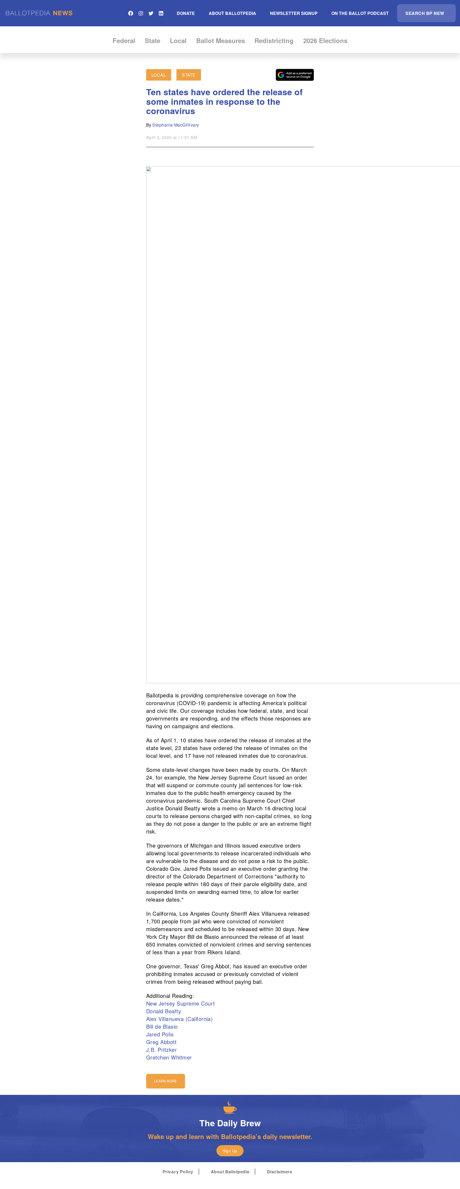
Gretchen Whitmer (169, 1057)
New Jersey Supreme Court (180, 1003)
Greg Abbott (161, 1042)
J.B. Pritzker (161, 1049)
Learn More (165, 1081)
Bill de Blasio (162, 1026)
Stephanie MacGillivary (175, 125)
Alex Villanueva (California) (179, 1019)
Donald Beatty (163, 1011)
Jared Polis (160, 1034)
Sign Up (230, 1150)
